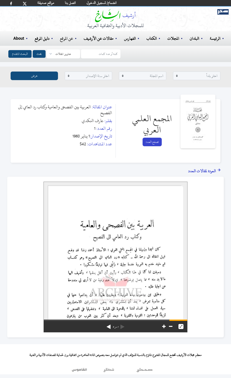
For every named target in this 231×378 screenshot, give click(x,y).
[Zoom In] (164, 326)
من (115, 327)
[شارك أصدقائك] (11, 3)
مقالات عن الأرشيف (98, 38)
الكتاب (151, 38)
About (18, 38)
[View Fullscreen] (181, 326)
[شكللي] (109, 371)
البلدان (194, 38)
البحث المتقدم (20, 54)
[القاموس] (80, 371)
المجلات (173, 38)
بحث (39, 54)
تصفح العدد (152, 142)
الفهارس (130, 38)
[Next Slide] (108, 325)
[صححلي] (144, 371)
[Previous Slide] (122, 325)
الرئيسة (215, 38)
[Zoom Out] (170, 326)
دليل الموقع (42, 38)
